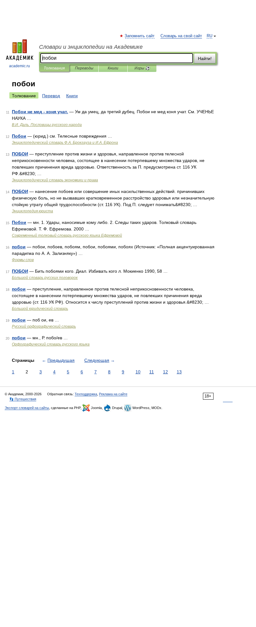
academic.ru (19, 66)
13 (179, 371)
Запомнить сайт (140, 36)
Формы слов (23, 260)
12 (165, 371)
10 (137, 371)
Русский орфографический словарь (44, 326)
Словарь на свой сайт (181, 36)
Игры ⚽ (142, 68)
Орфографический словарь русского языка (51, 344)
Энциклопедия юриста (32, 211)
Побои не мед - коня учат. (40, 111)
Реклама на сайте (113, 394)
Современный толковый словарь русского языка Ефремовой (67, 235)
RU (209, 36)
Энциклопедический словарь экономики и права (55, 180)
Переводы (84, 68)
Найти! (205, 58)
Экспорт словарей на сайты (27, 408)
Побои (19, 136)
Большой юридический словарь (40, 308)
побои (19, 246)
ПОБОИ (20, 153)
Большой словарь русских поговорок (45, 278)
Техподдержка (86, 394)
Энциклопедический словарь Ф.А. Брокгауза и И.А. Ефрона (65, 142)
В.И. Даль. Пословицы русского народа (47, 125)
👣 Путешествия (22, 399)
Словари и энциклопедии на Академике (91, 47)
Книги (113, 68)
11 (151, 371)
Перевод (51, 95)
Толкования (54, 68)
